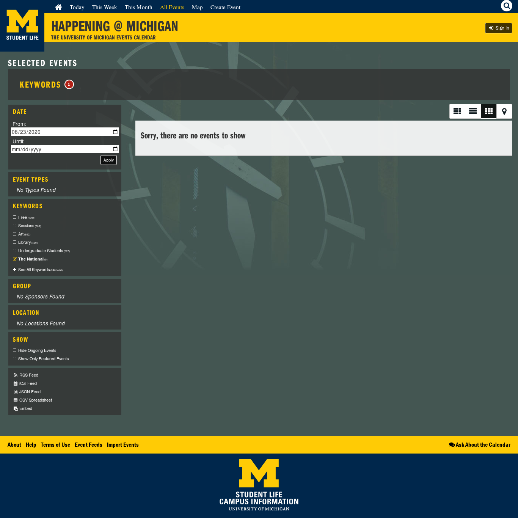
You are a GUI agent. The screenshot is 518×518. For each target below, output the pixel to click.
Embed (25, 408)
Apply (109, 160)
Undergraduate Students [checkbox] (44, 250)
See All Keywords (40, 269)
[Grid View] (488, 111)
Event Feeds (88, 444)
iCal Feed (27, 383)
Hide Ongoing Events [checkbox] (37, 350)
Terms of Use (55, 444)
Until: (19, 140)
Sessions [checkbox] (29, 225)
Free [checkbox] (26, 217)
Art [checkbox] (24, 234)
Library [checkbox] (28, 242)
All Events (172, 7)
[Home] (58, 7)
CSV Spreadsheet (35, 400)
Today (77, 7)
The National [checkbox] (32, 259)
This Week (104, 7)
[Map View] (504, 111)
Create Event (225, 7)
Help (31, 444)
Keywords (45, 84)
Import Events (123, 444)
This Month (138, 7)
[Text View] (472, 111)
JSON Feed (29, 391)
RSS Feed (28, 375)
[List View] (457, 111)
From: (19, 123)
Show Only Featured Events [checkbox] (43, 358)
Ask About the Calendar (483, 444)
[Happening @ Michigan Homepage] (22, 46)
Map (197, 7)
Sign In (501, 28)
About (14, 444)
